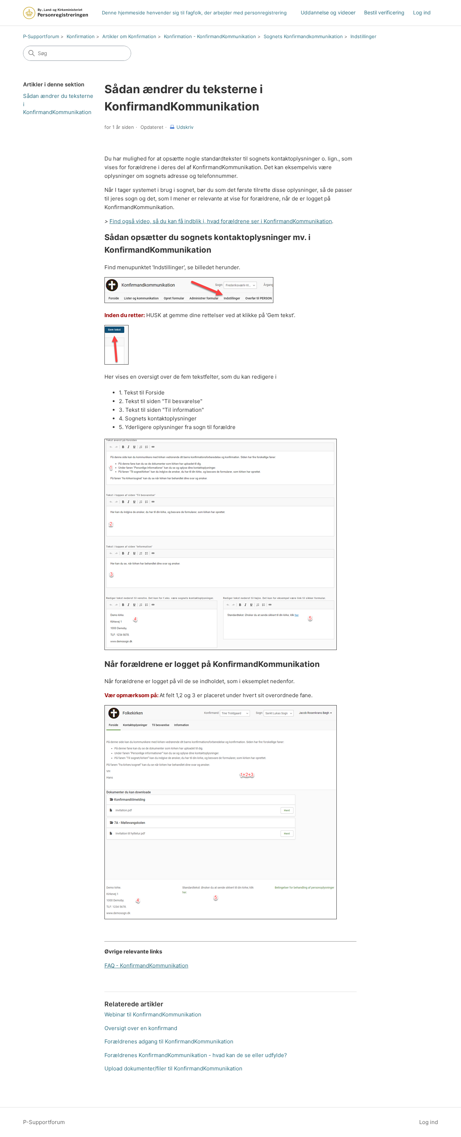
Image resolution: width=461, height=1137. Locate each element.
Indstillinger (363, 36)
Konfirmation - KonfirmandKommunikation (210, 36)
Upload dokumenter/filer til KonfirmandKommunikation (173, 1068)
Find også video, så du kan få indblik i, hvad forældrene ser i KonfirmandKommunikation (220, 221)
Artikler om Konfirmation (129, 36)
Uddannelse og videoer (328, 12)
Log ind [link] (422, 12)
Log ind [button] (428, 1122)
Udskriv (184, 127)
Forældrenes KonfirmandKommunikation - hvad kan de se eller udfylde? (195, 1055)
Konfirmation (81, 36)
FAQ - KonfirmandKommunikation (146, 965)
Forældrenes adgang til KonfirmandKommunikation (168, 1041)
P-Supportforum (41, 36)
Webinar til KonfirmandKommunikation (152, 1014)
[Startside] (55, 13)
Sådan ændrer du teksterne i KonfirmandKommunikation (58, 104)
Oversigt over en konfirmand (140, 1028)
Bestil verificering (384, 12)
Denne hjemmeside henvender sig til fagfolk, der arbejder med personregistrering (194, 12)
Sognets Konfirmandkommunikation (303, 36)
